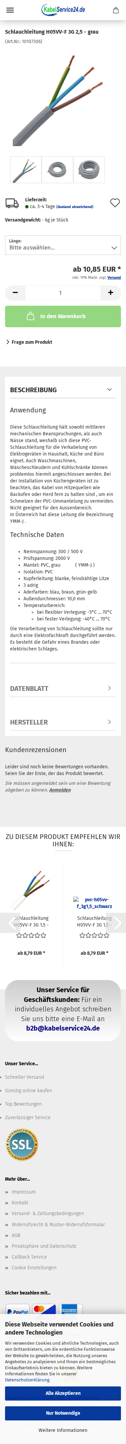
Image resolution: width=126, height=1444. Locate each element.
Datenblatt (29, 688)
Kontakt (20, 1203)
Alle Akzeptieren (63, 1393)
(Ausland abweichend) (74, 207)
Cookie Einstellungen (34, 1268)
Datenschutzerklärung (27, 1379)
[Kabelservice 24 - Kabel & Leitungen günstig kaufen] (63, 10)
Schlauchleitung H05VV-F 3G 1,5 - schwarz (94, 921)
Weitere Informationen (63, 1430)
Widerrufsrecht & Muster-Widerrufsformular (58, 1225)
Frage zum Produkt (32, 342)
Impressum (24, 1192)
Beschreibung (33, 390)
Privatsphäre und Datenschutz (44, 1246)
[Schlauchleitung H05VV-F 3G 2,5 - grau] (63, 95)
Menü (10, 10)
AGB (16, 1235)
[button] (15, 293)
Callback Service (29, 1257)
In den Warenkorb (63, 316)
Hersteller (29, 722)
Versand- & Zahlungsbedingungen (48, 1213)
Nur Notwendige (63, 1413)
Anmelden (60, 790)
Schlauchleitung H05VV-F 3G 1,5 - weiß (31, 921)
